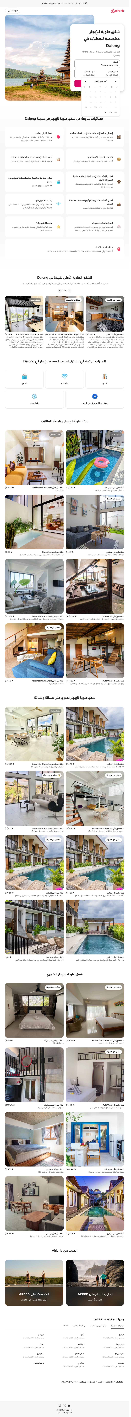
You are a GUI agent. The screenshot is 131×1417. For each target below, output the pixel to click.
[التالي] (60, 291)
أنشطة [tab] (65, 1326)
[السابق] (69, 291)
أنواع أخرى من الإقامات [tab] (98, 1326)
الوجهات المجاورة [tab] (117, 1326)
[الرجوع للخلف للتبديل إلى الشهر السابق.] (115, 81)
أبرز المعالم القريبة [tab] (79, 1326)
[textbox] (108, 75)
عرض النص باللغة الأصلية (51, 3)
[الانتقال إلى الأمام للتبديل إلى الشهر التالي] (86, 81)
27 (91, 107)
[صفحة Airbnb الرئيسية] (117, 11)
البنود (59, 1413)
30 (111, 113)
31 (105, 113)
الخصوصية (68, 1413)
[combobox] (97, 65)
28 (86, 107)
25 (101, 107)
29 (115, 113)
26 (96, 107)
